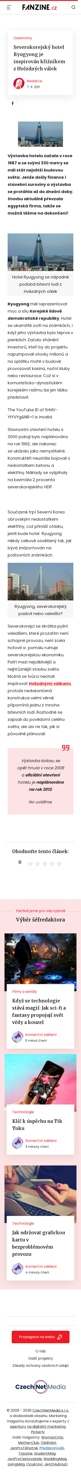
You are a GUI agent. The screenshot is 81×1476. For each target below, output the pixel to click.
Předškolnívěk (51, 1448)
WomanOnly (52, 1437)
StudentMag (45, 1453)
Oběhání (48, 1442)
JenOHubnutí (56, 1464)
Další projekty (40, 1358)
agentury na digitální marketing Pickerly (38, 1429)
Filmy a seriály (24, 991)
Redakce (34, 81)
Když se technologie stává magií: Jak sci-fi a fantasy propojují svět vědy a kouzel (39, 1011)
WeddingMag (55, 1458)
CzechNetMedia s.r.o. (50, 1410)
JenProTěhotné (24, 1448)
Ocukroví (34, 1464)
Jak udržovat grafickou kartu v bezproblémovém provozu (38, 1243)
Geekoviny (23, 38)
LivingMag (16, 1464)
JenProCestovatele (24, 1458)
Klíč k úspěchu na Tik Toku (37, 1124)
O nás (41, 1351)
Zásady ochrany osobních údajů (40, 1365)
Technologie (23, 1112)
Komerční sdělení (41, 1034)
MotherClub (28, 1442)
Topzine (25, 1453)
